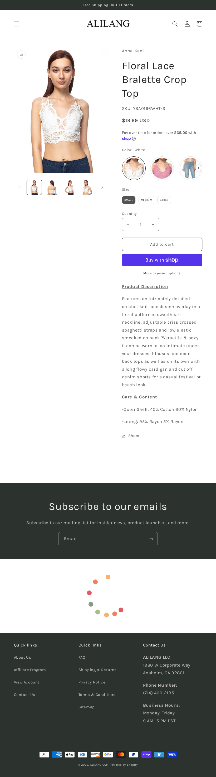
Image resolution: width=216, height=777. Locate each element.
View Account (27, 682)
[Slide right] (102, 187)
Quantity (129, 213)
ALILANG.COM (99, 764)
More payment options (162, 273)
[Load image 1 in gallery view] (34, 187)
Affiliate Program (30, 670)
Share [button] (133, 436)
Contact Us (24, 694)
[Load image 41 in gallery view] (87, 187)
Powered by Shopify (124, 764)
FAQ (82, 657)
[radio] (134, 168)
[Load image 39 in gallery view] (52, 187)
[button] (17, 24)
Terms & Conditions (97, 694)
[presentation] (198, 168)
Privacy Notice (92, 682)
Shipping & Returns (97, 670)
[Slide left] (20, 187)
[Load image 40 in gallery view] (69, 187)
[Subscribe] (151, 538)
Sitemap (86, 707)
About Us (22, 657)
